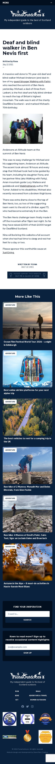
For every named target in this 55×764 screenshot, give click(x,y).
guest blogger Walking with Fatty (32, 81)
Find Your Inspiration (27, 606)
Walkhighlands (28, 186)
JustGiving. (8, 252)
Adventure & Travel (38, 696)
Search (27, 620)
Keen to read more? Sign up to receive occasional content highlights (27, 638)
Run (17, 691)
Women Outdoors (38, 700)
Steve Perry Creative (41, 752)
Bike (17, 696)
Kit (16, 700)
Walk (38, 691)
